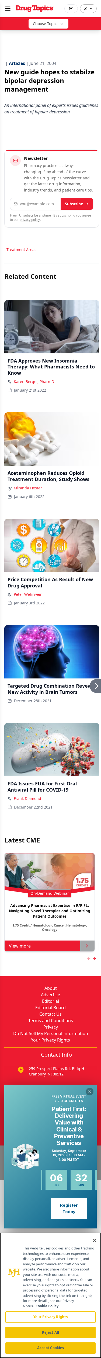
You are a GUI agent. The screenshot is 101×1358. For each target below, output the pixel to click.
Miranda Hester (28, 487)
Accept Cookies (50, 1347)
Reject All (50, 1332)
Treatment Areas (21, 249)
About (50, 988)
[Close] (94, 1240)
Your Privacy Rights (50, 1040)
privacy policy (30, 219)
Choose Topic (45, 23)
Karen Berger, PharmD (34, 381)
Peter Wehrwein (28, 594)
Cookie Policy (47, 1306)
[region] (50, 1295)
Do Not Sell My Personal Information (50, 1033)
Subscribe (74, 203)
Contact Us (50, 1014)
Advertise (50, 995)
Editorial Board (50, 1008)
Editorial (50, 1001)
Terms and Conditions (50, 1020)
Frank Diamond (27, 798)
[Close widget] (89, 1091)
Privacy (50, 1027)
